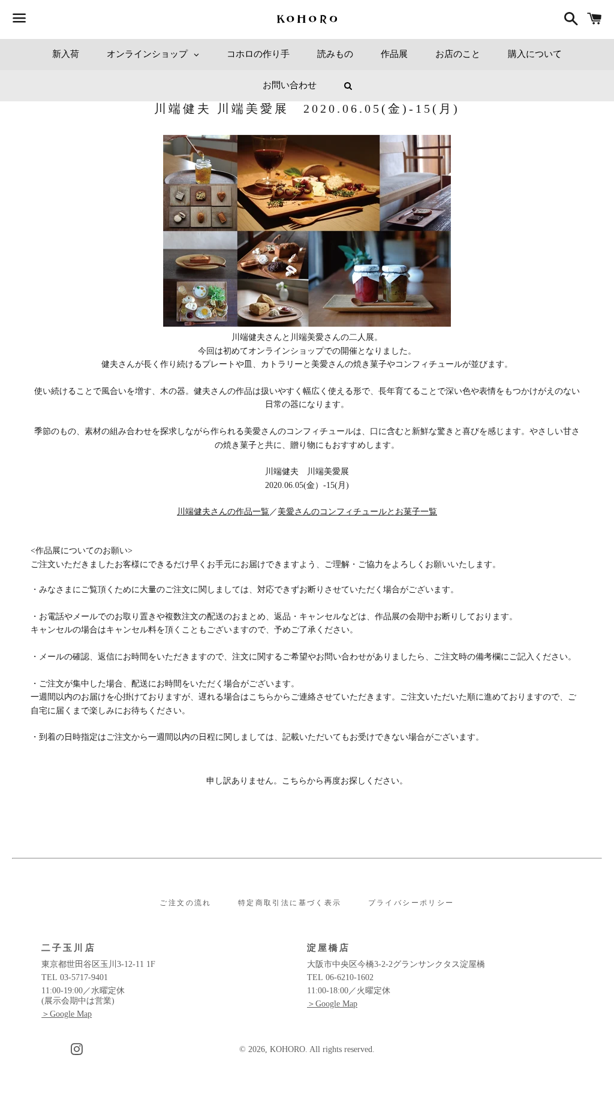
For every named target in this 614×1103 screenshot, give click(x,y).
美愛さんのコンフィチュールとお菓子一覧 (357, 511)
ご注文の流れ (185, 903)
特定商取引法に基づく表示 (290, 903)
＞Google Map (66, 1013)
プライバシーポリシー (411, 903)
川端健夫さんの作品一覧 (223, 511)
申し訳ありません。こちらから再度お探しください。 (307, 780)
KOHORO (287, 1049)
